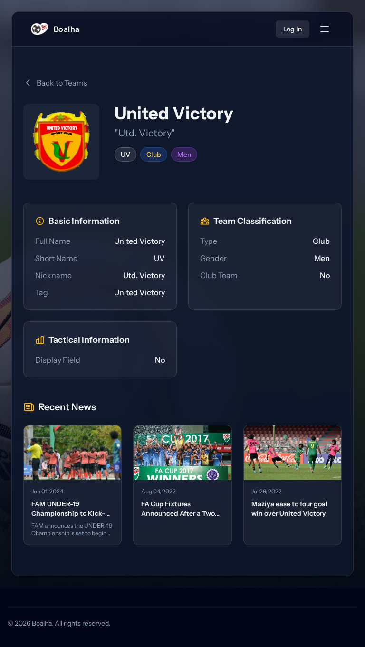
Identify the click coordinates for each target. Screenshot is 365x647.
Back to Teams (62, 82)
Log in (292, 29)
